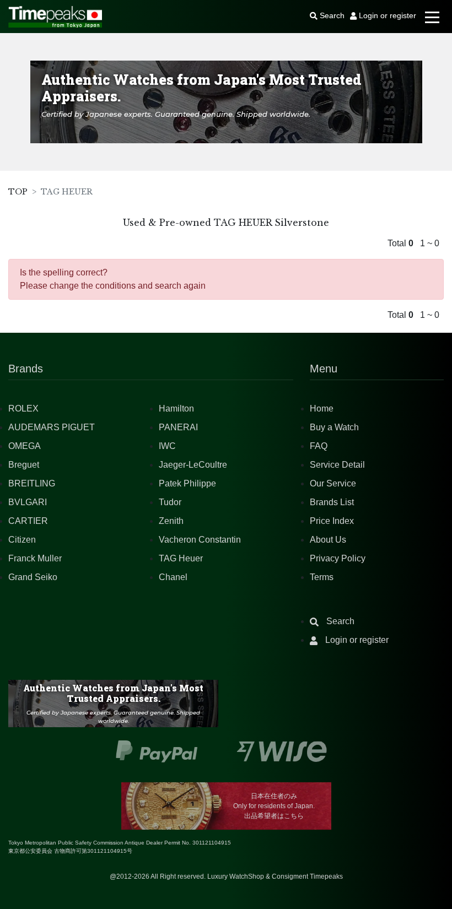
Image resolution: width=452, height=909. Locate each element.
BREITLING (31, 483)
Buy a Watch (334, 427)
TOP (18, 192)
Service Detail (337, 464)
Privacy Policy (337, 558)
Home (321, 408)
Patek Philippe (187, 483)
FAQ (318, 446)
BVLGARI (27, 502)
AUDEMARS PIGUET (51, 427)
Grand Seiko (32, 577)
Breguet (23, 464)
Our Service (333, 483)
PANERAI (178, 427)
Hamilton (176, 408)
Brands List (332, 502)
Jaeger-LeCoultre (193, 464)
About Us (328, 539)
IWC (167, 446)
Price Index (332, 521)
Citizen (22, 539)
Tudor (170, 502)
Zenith (171, 521)
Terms (321, 577)
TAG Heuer (181, 558)
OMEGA (24, 446)
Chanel (173, 577)
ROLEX (23, 408)
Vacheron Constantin (200, 539)
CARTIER (28, 521)
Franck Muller (35, 558)
